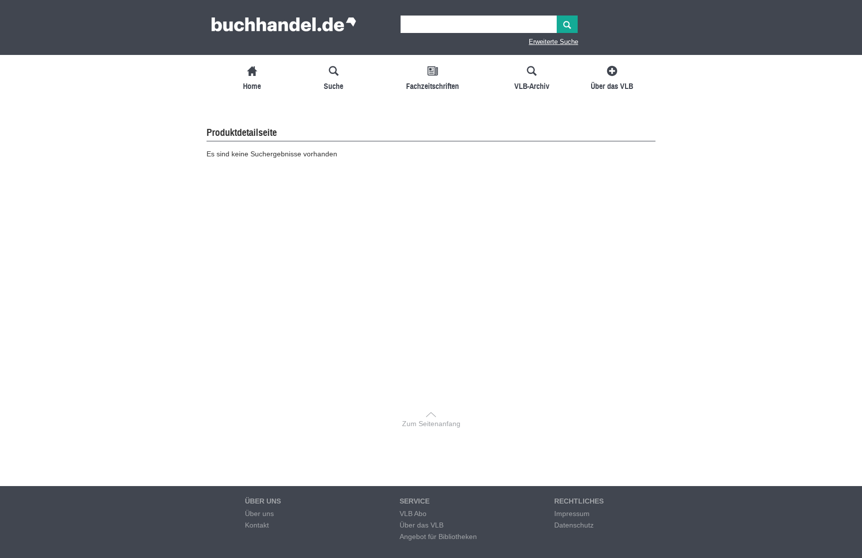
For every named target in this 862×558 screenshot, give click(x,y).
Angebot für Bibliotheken (438, 537)
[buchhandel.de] (284, 27)
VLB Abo (413, 514)
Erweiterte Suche (553, 41)
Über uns (259, 514)
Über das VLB (421, 525)
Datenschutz (574, 525)
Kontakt (257, 525)
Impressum (572, 514)
